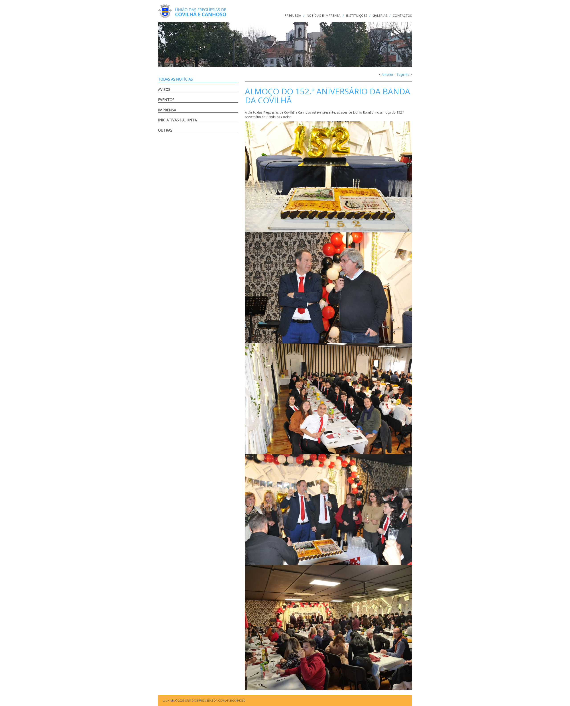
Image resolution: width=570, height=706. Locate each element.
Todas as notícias (175, 79)
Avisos (164, 89)
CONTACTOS (402, 15)
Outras (165, 130)
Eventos (166, 99)
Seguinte (403, 74)
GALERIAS (380, 15)
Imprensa (167, 110)
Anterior (387, 74)
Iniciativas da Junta (177, 120)
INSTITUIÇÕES (356, 15)
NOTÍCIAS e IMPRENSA (323, 15)
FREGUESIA (293, 15)
